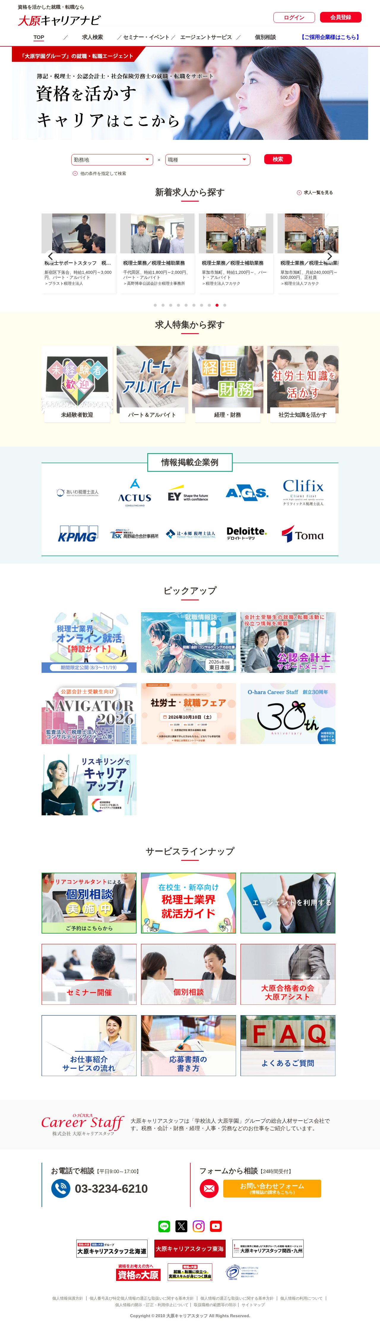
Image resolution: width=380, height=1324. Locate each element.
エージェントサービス (206, 37)
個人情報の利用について (301, 1298)
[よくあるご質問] (287, 1045)
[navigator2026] (89, 713)
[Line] (164, 1227)
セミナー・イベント (146, 37)
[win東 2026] (188, 642)
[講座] (190, 1272)
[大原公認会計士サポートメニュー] (287, 642)
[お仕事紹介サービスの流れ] (89, 1045)
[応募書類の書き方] (188, 1045)
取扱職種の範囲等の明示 (215, 1305)
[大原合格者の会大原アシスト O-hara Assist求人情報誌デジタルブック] (287, 974)
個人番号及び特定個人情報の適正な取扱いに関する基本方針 (142, 1298)
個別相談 (265, 37)
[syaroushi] (188, 713)
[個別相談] (89, 903)
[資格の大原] (138, 1272)
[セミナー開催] (89, 974)
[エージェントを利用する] (287, 903)
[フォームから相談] (209, 1188)
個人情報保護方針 (67, 1298)
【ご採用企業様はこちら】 (330, 37)
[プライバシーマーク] (241, 1272)
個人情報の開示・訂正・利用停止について (152, 1305)
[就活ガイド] (188, 903)
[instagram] (199, 1226)
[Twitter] (181, 1226)
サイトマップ (253, 1305)
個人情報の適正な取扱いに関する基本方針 (237, 1298)
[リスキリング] (89, 784)
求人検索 (92, 37)
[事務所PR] (89, 642)
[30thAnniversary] (287, 713)
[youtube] (216, 1226)
